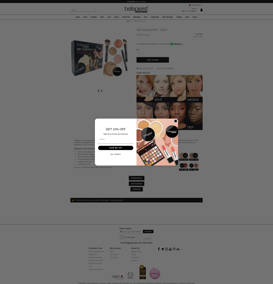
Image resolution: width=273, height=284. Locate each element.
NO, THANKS (116, 154)
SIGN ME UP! (115, 148)
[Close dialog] (175, 121)
